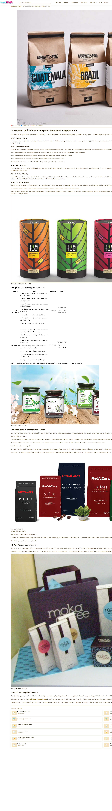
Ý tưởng (19, 6)
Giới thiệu (65, 2)
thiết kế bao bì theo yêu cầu (37, 699)
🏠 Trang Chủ (14, 6)
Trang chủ (58, 2)
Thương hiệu (74, 2)
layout (54, 168)
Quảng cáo (84, 2)
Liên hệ (106, 2)
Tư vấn (100, 2)
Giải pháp (92, 2)
